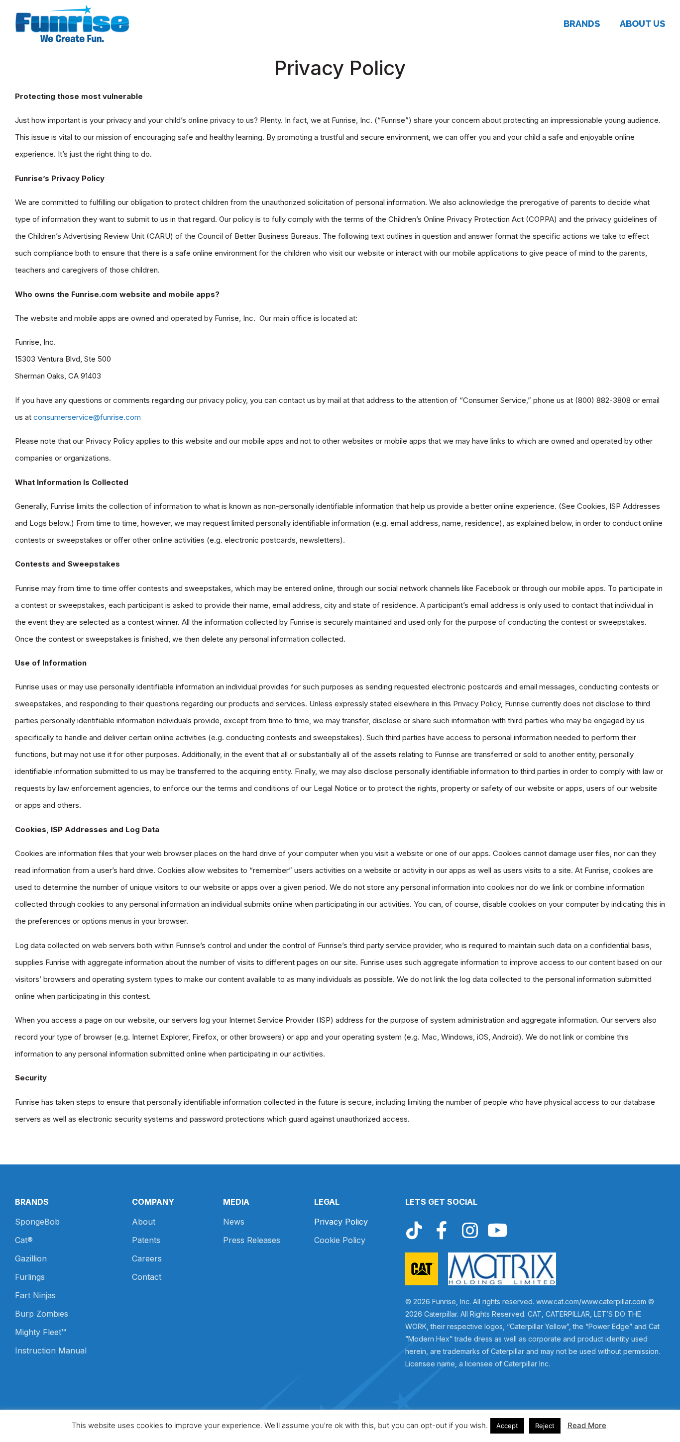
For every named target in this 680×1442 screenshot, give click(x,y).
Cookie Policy (339, 1240)
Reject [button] (545, 1426)
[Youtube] (498, 1231)
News (233, 1222)
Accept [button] (507, 1426)
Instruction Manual (51, 1350)
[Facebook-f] (442, 1231)
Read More (586, 1425)
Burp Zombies (41, 1314)
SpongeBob (37, 1222)
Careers (147, 1258)
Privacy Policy (341, 1222)
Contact (146, 1277)
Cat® (24, 1240)
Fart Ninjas (35, 1295)
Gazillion (31, 1258)
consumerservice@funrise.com (87, 417)
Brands (582, 24)
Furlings (30, 1277)
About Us (642, 24)
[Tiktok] (414, 1231)
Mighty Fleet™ (40, 1332)
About (143, 1222)
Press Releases (251, 1240)
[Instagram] (470, 1231)
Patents (146, 1240)
